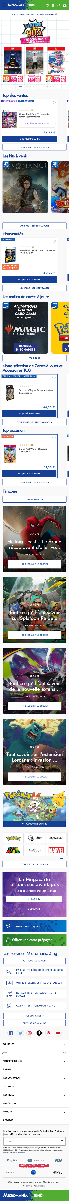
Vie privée (27, 1185)
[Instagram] (29, 1032)
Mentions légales (51, 1181)
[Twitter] (20, 1032)
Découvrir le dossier (36, 564)
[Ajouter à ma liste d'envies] (54, 103)
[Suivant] (65, 54)
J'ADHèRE (35, 898)
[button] (34, 1044)
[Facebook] (10, 1032)
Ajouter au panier (30, 279)
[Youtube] (58, 1032)
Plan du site (39, 1185)
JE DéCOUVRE (33, 908)
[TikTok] (39, 1032)
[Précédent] (4, 54)
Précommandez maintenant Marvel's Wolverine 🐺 (34, 14)
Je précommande (31, 138)
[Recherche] (59, 6)
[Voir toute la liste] (47, 5)
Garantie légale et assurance (27, 1181)
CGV (10, 1181)
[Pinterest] (48, 1032)
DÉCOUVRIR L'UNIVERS (36, 823)
